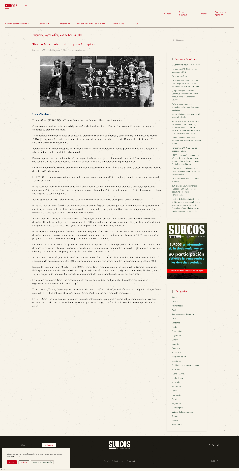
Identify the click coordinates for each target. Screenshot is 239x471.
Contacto (204, 13)
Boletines (176, 322)
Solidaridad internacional (182, 412)
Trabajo (135, 23)
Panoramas (177, 386)
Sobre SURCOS (183, 14)
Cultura (175, 339)
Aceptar (12, 462)
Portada (167, 13)
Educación (176, 352)
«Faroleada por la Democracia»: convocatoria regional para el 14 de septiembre (186, 171)
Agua (174, 297)
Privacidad (131, 461)
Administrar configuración (42, 462)
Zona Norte (176, 424)
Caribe (174, 327)
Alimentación (177, 305)
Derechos (176, 348)
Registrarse (48, 445)
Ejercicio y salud (179, 356)
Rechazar (24, 462)
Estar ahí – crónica (179, 76)
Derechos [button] (63, 23)
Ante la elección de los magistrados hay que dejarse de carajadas (185, 107)
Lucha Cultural (178, 373)
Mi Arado (176, 382)
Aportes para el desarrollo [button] (17, 23)
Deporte (175, 344)
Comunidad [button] (44, 23)
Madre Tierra (118, 23)
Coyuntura (176, 335)
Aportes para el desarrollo (78, 50)
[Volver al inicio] (11, 6)
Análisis (64, 50)
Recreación (176, 395)
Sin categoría (177, 407)
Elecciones (176, 361)
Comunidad (177, 331)
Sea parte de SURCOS (220, 14)
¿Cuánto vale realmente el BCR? (186, 64)
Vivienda (175, 420)
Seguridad (176, 403)
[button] (26, 6)
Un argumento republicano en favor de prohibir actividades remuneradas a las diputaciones (185, 83)
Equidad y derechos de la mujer (91, 23)
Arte (174, 318)
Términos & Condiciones (113, 461)
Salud (174, 399)
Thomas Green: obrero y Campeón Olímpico (63, 44)
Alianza (175, 301)
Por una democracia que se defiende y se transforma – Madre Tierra (186, 140)
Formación (176, 369)
